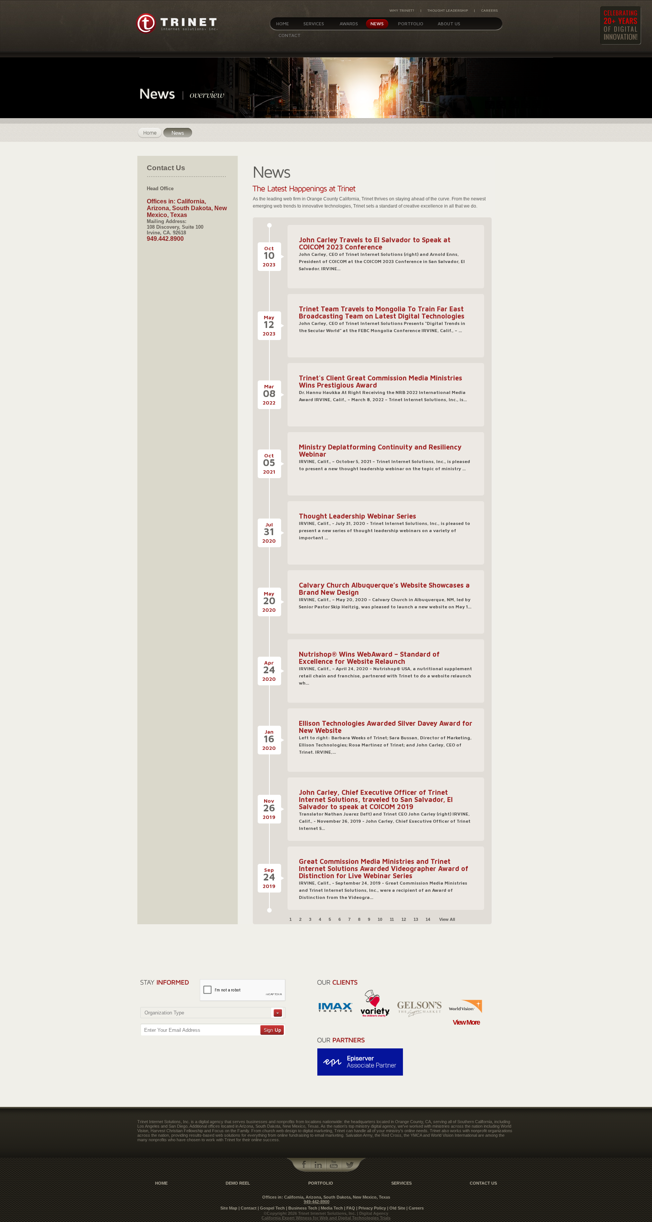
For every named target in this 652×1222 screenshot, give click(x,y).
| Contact (247, 1208)
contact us (483, 1183)
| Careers (415, 1208)
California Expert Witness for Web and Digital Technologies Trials (326, 1218)
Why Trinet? (401, 10)
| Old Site (396, 1208)
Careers (489, 10)
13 (416, 919)
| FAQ (349, 1208)
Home (282, 23)
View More (466, 1022)
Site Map (228, 1208)
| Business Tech (301, 1208)
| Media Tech (330, 1208)
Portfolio (410, 23)
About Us (449, 23)
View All (447, 919)
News (377, 23)
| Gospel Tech (271, 1208)
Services (313, 23)
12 (403, 919)
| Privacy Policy (371, 1208)
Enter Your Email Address (172, 1030)
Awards (349, 23)
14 (428, 919)
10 (380, 919)
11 (392, 919)
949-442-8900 (316, 1201)
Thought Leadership (447, 10)
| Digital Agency (372, 1213)
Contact (289, 35)
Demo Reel (238, 1183)
